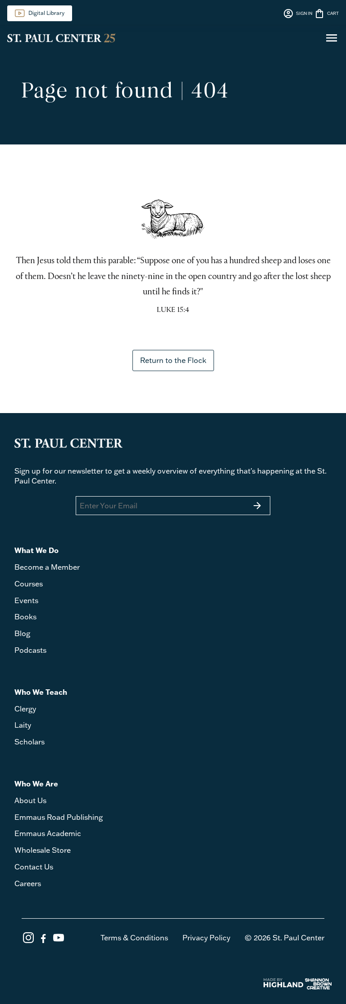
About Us (30, 800)
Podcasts (30, 650)
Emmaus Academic (47, 833)
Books (25, 616)
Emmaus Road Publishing (58, 817)
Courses (28, 583)
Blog (22, 633)
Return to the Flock (173, 360)
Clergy (25, 708)
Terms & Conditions (134, 937)
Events (26, 600)
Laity (22, 725)
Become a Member (47, 567)
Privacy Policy (206, 937)
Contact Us (33, 866)
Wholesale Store (42, 850)
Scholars (29, 741)
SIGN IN (297, 13)
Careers (27, 883)
